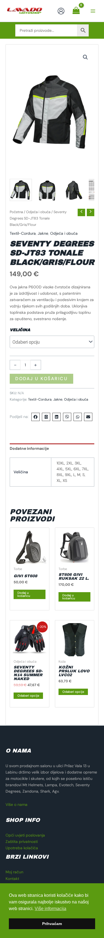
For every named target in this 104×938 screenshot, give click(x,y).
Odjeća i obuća (38, 212)
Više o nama (16, 804)
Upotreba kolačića (22, 847)
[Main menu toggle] (92, 11)
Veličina (20, 330)
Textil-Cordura (23, 233)
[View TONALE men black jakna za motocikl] (21, 190)
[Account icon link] (61, 11)
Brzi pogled (29, 559)
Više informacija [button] (50, 908)
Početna (16, 212)
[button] (85, 57)
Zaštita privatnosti (22, 841)
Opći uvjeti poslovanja (25, 835)
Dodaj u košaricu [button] (23, 594)
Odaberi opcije (28, 695)
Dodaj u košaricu (41, 379)
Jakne (43, 233)
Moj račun (14, 871)
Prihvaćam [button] (52, 923)
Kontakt (12, 878)
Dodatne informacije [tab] (29, 448)
